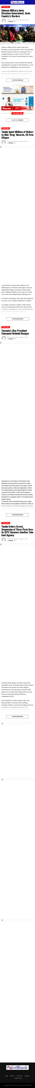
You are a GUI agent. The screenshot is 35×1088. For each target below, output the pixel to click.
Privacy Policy (18, 1078)
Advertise (27, 1076)
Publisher (10, 21)
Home (6, 1076)
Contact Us (20, 1076)
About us (12, 1076)
